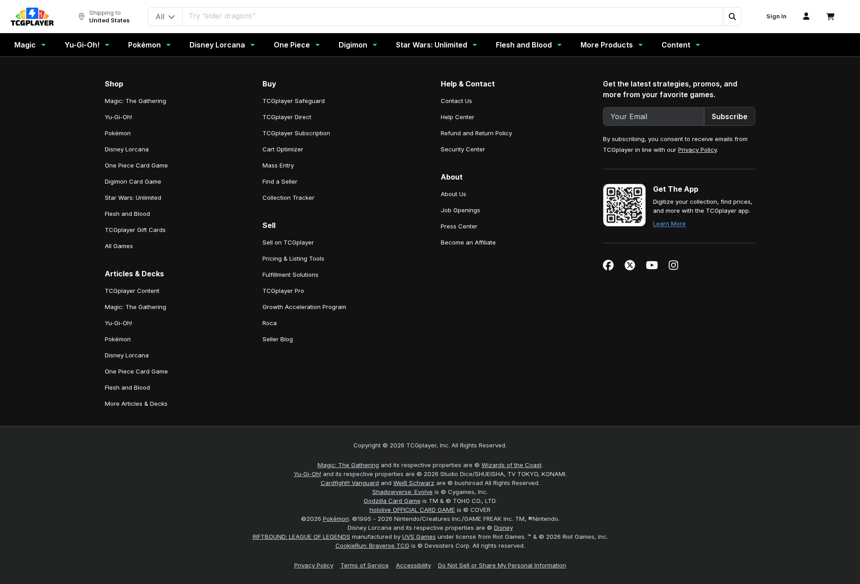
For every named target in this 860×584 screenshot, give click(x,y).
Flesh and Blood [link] (127, 213)
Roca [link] (269, 322)
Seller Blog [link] (277, 339)
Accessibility (413, 565)
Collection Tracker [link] (288, 197)
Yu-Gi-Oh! (81, 44)
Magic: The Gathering (348, 464)
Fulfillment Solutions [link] (290, 274)
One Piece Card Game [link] (136, 165)
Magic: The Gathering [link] (135, 100)
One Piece (292, 44)
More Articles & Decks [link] (136, 403)
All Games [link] (119, 245)
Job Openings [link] (460, 210)
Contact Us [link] (456, 100)
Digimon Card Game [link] (133, 181)
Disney (503, 527)
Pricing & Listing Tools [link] (293, 258)
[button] (732, 17)
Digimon (353, 44)
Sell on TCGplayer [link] (288, 242)
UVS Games (419, 536)
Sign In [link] (776, 16)
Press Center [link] (459, 226)
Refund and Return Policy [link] (476, 133)
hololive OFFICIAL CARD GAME (412, 509)
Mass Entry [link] (278, 165)
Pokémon (144, 44)
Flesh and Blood (524, 44)
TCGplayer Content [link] (132, 290)
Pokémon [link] (118, 133)
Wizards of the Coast (512, 464)
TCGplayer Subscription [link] (296, 133)
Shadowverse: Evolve (402, 491)
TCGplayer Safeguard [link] (293, 100)
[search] (453, 16)
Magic (25, 44)
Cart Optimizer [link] (282, 149)
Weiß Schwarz (413, 482)
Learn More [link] (669, 223)
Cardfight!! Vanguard (350, 482)
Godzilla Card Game (392, 500)
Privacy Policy (697, 149)
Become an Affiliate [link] (468, 242)
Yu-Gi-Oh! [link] (118, 116)
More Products (606, 44)
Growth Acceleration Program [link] (304, 306)
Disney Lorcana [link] (127, 149)
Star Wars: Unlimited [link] (133, 197)
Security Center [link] (463, 149)
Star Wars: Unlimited (431, 44)
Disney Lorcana (217, 44)
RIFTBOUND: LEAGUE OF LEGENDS (301, 536)
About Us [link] (453, 194)
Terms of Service (364, 565)
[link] (32, 17)
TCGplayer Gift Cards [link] (135, 229)
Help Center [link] (457, 116)
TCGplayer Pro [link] (283, 290)
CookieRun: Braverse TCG (372, 545)
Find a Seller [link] (279, 181)
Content (676, 44)
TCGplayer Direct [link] (286, 116)
